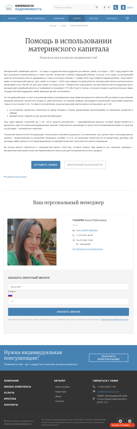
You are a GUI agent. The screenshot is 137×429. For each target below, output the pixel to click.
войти (130, 7)
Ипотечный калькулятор (85, 164)
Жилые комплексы (17, 386)
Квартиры (60, 391)
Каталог (60, 380)
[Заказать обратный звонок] (115, 7)
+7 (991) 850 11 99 (107, 386)
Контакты (11, 404)
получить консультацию (108, 358)
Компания (11, 380)
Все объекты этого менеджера (88, 249)
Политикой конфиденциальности (114, 319)
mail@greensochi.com (108, 391)
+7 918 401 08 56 (84, 235)
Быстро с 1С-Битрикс (120, 425)
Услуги (9, 392)
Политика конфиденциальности (17, 423)
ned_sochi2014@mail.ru (87, 230)
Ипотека (10, 398)
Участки (59, 401)
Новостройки (62, 386)
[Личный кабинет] (123, 7)
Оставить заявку (46, 164)
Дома (58, 396)
